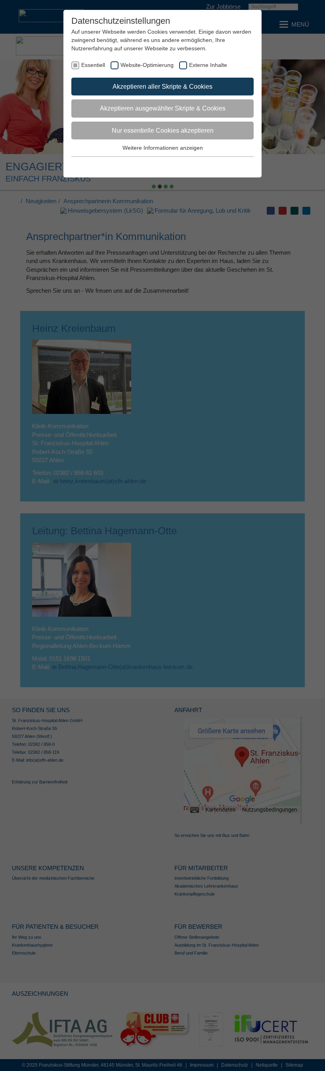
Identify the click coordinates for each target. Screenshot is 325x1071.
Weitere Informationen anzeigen (162, 148)
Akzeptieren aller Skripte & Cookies (162, 86)
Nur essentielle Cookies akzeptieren (163, 130)
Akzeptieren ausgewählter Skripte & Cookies (163, 108)
